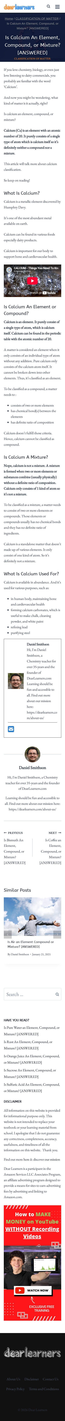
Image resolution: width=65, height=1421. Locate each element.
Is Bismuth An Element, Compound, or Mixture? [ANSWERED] (15, 848)
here (26, 1159)
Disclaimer (31, 1379)
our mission (52, 1159)
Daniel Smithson (20, 954)
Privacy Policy (15, 1388)
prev (8, 935)
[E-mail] (11, 730)
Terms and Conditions (44, 1388)
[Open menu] (57, 6)
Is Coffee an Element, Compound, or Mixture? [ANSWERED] (50, 848)
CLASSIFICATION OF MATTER (32, 58)
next (57, 935)
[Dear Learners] (19, 6)
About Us (13, 1379)
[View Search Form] (48, 6)
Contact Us (50, 1379)
